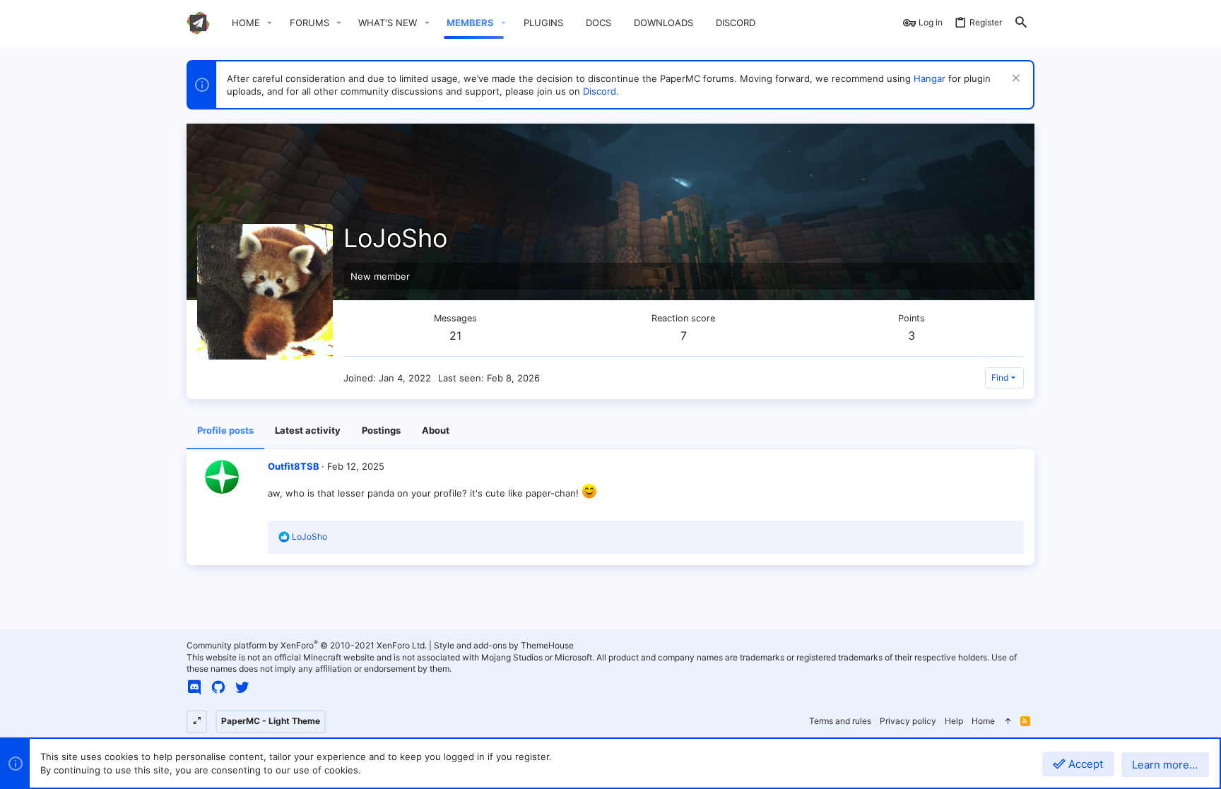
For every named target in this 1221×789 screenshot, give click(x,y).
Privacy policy (908, 721)
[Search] (1021, 23)
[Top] (1007, 721)
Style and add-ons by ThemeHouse (504, 645)
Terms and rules (840, 721)
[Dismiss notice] (1014, 79)
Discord (599, 91)
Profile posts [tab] (225, 430)
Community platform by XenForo (307, 645)
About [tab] (435, 430)
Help (954, 721)
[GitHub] (218, 687)
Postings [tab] (381, 430)
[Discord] (194, 687)
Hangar (929, 78)
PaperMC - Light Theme (270, 721)
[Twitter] (242, 687)
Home (983, 721)
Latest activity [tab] (308, 430)
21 (455, 335)
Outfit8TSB (293, 466)
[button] (269, 23)
